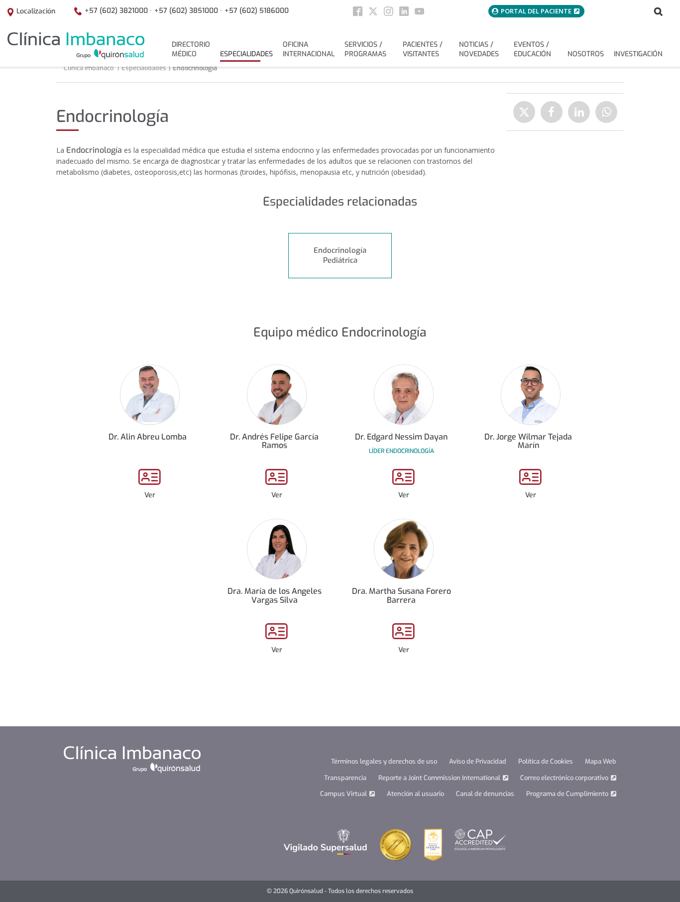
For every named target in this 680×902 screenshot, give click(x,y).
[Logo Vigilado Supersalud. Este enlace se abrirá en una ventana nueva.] (325, 841)
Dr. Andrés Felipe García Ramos (274, 441)
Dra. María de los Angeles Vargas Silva (274, 595)
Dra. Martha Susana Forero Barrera (401, 595)
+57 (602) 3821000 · (118, 10)
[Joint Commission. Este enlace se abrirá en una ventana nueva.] (396, 844)
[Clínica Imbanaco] (75, 45)
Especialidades (143, 68)
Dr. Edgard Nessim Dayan (401, 437)
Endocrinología (195, 68)
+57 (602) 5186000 (257, 10)
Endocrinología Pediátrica (340, 255)
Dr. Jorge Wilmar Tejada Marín (528, 441)
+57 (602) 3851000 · (188, 10)
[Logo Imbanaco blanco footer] (132, 759)
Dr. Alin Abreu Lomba (148, 437)
